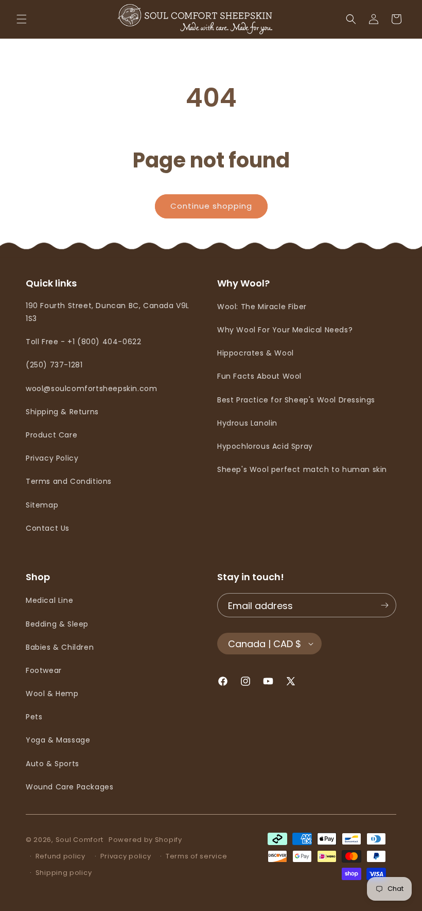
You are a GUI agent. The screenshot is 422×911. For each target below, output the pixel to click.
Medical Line (49, 600)
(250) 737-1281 (54, 365)
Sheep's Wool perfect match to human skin (302, 469)
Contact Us (47, 528)
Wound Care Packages (69, 787)
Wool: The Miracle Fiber (262, 306)
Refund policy (60, 856)
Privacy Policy (52, 458)
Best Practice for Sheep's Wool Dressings (296, 400)
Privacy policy (125, 856)
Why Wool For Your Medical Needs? (285, 330)
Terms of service (196, 856)
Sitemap (42, 505)
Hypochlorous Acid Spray (265, 446)
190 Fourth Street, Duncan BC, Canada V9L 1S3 (107, 312)
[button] (21, 19)
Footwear (44, 670)
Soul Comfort (79, 840)
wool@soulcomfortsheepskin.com (91, 388)
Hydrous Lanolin (247, 423)
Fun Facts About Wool (259, 376)
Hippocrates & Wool (255, 353)
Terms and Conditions (69, 481)
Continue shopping (211, 205)
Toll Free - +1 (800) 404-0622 (83, 341)
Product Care (51, 435)
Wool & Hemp (52, 693)
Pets (34, 717)
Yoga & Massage (58, 740)
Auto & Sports (52, 763)
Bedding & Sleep (57, 624)
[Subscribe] (384, 605)
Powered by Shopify (145, 840)
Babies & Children (60, 647)
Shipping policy (64, 873)
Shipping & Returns (62, 412)
